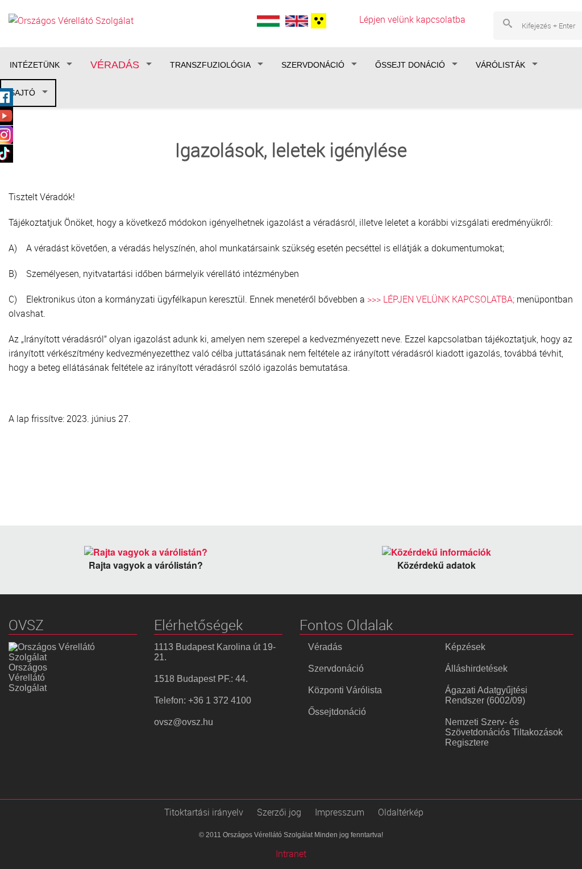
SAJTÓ (22, 92)
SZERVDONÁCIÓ (312, 64)
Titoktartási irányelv (203, 812)
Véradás (325, 647)
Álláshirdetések (476, 668)
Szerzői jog (279, 812)
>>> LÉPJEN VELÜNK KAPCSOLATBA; (440, 299)
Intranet (291, 853)
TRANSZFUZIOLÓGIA (210, 64)
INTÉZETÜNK (35, 64)
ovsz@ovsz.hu (183, 722)
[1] (317, 20)
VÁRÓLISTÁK (500, 64)
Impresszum (339, 812)
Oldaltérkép (400, 812)
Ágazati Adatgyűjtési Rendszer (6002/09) (486, 695)
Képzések (465, 647)
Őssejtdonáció (337, 712)
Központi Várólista (345, 690)
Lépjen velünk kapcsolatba (412, 19)
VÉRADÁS (114, 65)
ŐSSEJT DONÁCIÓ (410, 64)
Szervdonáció (336, 668)
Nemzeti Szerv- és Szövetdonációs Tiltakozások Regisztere (504, 732)
